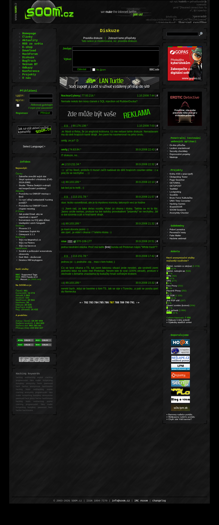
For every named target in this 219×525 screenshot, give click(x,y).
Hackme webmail (178, 238)
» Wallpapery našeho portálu (180, 417)
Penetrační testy (178, 232)
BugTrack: (21, 237)
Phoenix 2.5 (25, 228)
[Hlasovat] (168, 268)
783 (91, 302)
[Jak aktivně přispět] (34, 133)
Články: (19, 173)
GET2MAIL (175, 183)
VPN (168, 276)
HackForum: (21, 248)
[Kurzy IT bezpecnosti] (184, 80)
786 (106, 302)
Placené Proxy (173, 290)
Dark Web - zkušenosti (30, 257)
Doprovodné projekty (180, 154)
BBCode (154, 69)
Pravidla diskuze (92, 38)
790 (127, 302)
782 (86, 302)
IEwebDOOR (176, 207)
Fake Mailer (175, 235)
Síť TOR (170, 295)
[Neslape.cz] (180, 361)
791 (132, 302)
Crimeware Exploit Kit (29, 231)
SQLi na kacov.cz (27, 246)
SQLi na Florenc (27, 243)
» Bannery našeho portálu (179, 414)
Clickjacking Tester (179, 177)
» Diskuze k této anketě (178, 320)
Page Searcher (177, 180)
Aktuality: (20, 191)
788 (117, 302)
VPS (168, 281)
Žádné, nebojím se (175, 271)
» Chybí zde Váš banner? (179, 419)
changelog (159, 500)
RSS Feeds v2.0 (29, 277)
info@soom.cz (121, 500)
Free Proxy (171, 286)
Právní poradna (177, 229)
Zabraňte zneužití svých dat (32, 176)
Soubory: (20, 225)
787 (112, 302)
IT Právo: (20, 211)
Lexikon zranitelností (180, 148)
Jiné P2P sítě (173, 300)
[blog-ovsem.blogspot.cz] (180, 402)
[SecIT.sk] (180, 386)
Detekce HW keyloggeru (31, 260)
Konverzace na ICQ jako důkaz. (34, 220)
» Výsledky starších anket (179, 322)
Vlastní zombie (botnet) (177, 305)
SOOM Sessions (178, 210)
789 (122, 302)
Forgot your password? (40, 108)
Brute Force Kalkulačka (181, 198)
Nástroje (174, 157)
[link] (107, 247)
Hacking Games (177, 204)
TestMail (174, 189)
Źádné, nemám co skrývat (179, 266)
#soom (24, 279)
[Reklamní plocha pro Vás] (109, 119)
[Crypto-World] (180, 353)
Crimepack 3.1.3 (27, 234)
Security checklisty (179, 151)
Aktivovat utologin (42, 104)
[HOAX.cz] (180, 345)
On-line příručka (177, 145)
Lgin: (20, 95)
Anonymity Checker (179, 213)
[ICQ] (75, 241)
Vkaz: (68, 59)
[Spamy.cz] (180, 378)
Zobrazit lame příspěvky (122, 38)
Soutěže (174, 195)
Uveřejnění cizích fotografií (32, 223)
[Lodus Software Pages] (180, 369)
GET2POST (175, 186)
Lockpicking (175, 192)
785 (101, 302)
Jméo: (67, 48)
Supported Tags (29, 274)
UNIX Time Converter (180, 201)
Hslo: (20, 100)
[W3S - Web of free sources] (180, 410)
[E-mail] (70, 241)
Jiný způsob (172, 310)
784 (96, 302)
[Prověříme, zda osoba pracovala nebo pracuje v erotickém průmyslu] (185, 124)
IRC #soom (141, 500)
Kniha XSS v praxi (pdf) (181, 174)
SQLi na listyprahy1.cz (30, 240)
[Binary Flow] (180, 394)
